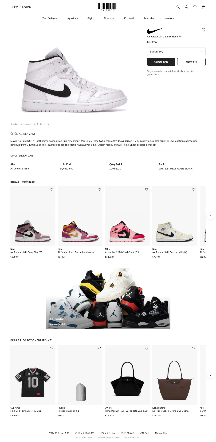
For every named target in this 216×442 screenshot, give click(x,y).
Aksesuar (109, 18)
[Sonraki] (210, 216)
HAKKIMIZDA (127, 433)
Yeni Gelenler (50, 18)
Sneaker (14, 124)
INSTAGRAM (161, 433)
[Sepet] (204, 7)
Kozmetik (129, 18)
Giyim (90, 18)
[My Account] (186, 7)
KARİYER (144, 433)
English (26, 7)
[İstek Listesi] (195, 7)
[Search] (178, 7)
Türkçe (14, 7)
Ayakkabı (72, 18)
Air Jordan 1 (39, 124)
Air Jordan (26, 124)
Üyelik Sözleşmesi (132, 437)
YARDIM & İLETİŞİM (59, 433)
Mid (49, 124)
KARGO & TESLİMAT (85, 433)
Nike (26, 168)
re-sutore (169, 18)
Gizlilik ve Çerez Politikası (108, 437)
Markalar (149, 18)
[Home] (108, 7)
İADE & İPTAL (108, 433)
